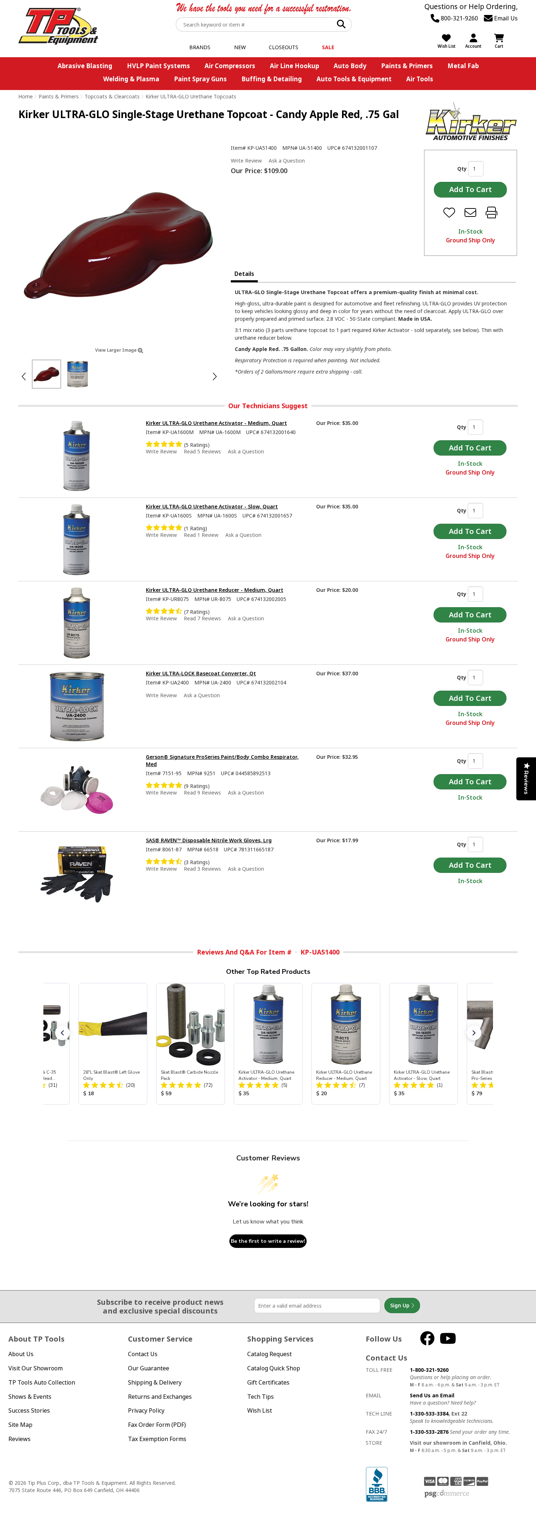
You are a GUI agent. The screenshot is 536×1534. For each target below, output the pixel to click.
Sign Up (400, 1305)
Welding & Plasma (131, 79)
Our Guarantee (148, 1368)
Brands (199, 47)
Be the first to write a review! (268, 1241)
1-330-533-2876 (429, 1431)
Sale (328, 47)
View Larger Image (116, 350)
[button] (62, 1033)
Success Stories (29, 1410)
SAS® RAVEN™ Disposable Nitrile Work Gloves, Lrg (209, 840)
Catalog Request (269, 1354)
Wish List (259, 1410)
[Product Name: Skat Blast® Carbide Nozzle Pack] (190, 1044)
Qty (462, 168)
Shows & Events (29, 1397)
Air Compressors (230, 66)
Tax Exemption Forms (157, 1439)
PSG (447, 1493)
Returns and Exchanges (160, 1397)
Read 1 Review (201, 534)
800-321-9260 (458, 18)
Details (244, 274)
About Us (21, 1354)
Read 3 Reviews (202, 868)
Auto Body (350, 66)
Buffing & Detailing (271, 79)
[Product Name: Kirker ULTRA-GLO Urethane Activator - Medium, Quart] (268, 1044)
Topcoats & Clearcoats (112, 96)
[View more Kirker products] (471, 121)
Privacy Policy (146, 1410)
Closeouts (283, 47)
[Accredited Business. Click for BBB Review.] (377, 1483)
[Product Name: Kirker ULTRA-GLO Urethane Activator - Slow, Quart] (423, 1044)
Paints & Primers (407, 66)
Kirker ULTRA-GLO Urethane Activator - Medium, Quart (216, 422)
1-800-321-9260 (429, 1369)
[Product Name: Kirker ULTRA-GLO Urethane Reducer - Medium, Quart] (345, 1044)
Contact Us (143, 1354)
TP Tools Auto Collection (41, 1382)
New (240, 47)
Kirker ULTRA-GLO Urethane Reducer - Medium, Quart (214, 589)
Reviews (19, 1439)
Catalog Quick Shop (273, 1368)
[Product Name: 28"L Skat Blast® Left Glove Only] (112, 1044)
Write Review (246, 160)
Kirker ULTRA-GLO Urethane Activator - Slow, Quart (212, 506)
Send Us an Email (432, 1395)
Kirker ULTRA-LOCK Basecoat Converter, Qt (201, 673)
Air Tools (419, 79)
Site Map (20, 1425)
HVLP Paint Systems (158, 66)
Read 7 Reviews (202, 618)
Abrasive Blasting (85, 66)
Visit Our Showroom (35, 1368)
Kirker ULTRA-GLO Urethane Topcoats (190, 96)
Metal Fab (463, 66)
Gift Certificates (268, 1382)
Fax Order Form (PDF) (157, 1425)
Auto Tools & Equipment (354, 79)
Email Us (505, 18)
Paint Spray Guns (200, 79)
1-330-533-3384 (429, 1413)
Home (25, 96)
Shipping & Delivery (155, 1382)
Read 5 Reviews (202, 451)
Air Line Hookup (294, 66)
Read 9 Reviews (202, 792)
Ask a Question (287, 161)
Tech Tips (260, 1397)
